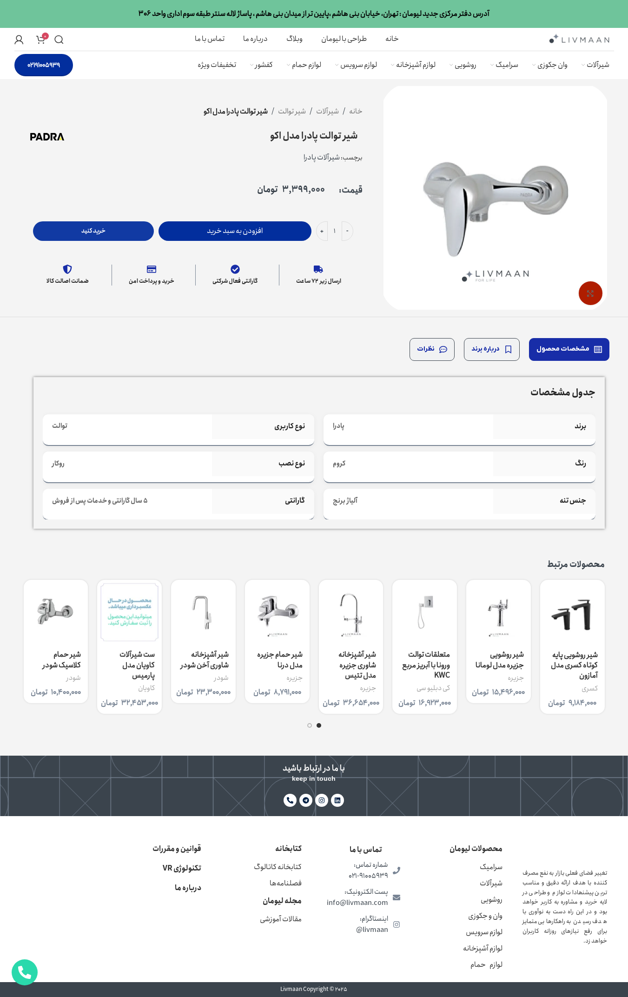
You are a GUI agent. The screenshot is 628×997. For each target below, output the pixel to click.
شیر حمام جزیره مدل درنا (280, 660)
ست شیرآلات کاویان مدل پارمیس (137, 665)
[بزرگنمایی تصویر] (590, 293)
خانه (356, 111)
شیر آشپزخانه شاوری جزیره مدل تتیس (357, 665)
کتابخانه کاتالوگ (278, 867)
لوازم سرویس (484, 932)
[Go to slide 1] (319, 725)
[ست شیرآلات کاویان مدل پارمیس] (129, 612)
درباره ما (188, 888)
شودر (221, 678)
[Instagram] (321, 800)
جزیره (516, 678)
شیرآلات (327, 111)
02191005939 (43, 65)
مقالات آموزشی (281, 919)
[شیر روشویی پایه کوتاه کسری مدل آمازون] (572, 612)
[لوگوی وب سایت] (579, 38)
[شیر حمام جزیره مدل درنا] (277, 612)
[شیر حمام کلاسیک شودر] (56, 612)
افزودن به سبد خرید (235, 231)
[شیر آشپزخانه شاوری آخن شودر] (203, 612)
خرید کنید (93, 231)
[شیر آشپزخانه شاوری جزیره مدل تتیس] (351, 612)
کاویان (146, 688)
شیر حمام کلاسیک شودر (62, 660)
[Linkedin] (337, 800)
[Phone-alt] (290, 800)
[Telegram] (305, 800)
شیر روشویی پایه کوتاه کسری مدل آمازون (574, 665)
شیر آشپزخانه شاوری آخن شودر (205, 660)
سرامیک (491, 867)
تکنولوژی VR (182, 868)
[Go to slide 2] (309, 725)
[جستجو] (59, 39)
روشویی (491, 899)
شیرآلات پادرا (322, 157)
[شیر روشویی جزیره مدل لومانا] (498, 612)
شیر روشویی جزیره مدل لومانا (500, 660)
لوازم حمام (486, 964)
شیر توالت (292, 111)
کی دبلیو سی (433, 688)
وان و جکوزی (485, 916)
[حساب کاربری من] (19, 39)
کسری (590, 688)
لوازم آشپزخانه (482, 948)
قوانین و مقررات (176, 849)
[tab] (569, 349)
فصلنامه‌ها (286, 883)
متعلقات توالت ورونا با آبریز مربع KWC (426, 665)
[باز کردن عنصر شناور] (25, 972)
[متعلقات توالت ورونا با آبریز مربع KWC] (424, 612)
